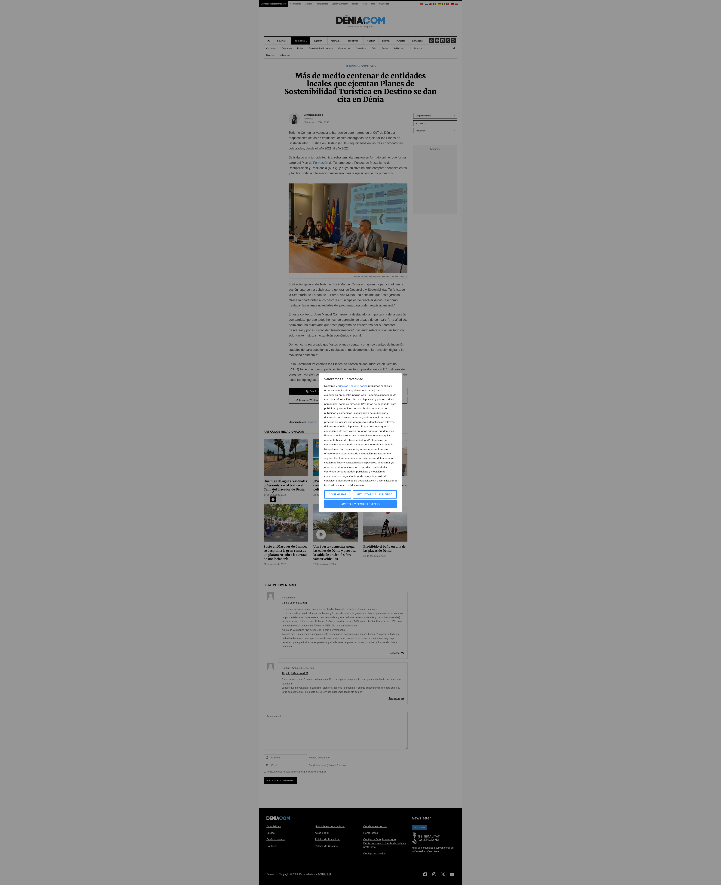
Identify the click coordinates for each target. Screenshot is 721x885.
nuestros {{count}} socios (352, 385)
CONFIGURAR (338, 494)
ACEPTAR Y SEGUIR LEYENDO (360, 504)
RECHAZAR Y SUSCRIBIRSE (374, 494)
